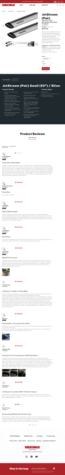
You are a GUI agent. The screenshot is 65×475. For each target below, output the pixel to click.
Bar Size (43, 56)
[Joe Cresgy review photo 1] (6, 272)
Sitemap (38, 440)
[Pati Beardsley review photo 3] (22, 373)
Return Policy (22, 440)
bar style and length (34, 107)
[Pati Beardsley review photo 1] (6, 373)
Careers (39, 436)
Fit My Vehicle (60, 1)
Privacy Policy (13, 440)
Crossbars (10, 11)
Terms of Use (31, 440)
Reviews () (5, 146)
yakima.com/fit (27, 117)
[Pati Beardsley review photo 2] (14, 373)
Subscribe (53, 468)
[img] (19, 153)
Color (43, 61)
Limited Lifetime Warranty (47, 95)
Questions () (12, 146)
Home (3, 11)
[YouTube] (37, 457)
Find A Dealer (15, 436)
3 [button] (32, 425)
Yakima (28, 451)
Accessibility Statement (49, 440)
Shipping (44, 51)
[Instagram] (28, 457)
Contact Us (51, 436)
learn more (31, 112)
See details (40, 1)
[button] (57, 5)
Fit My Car (52, 47)
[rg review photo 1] (6, 336)
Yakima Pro (28, 436)
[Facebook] (33, 457)
